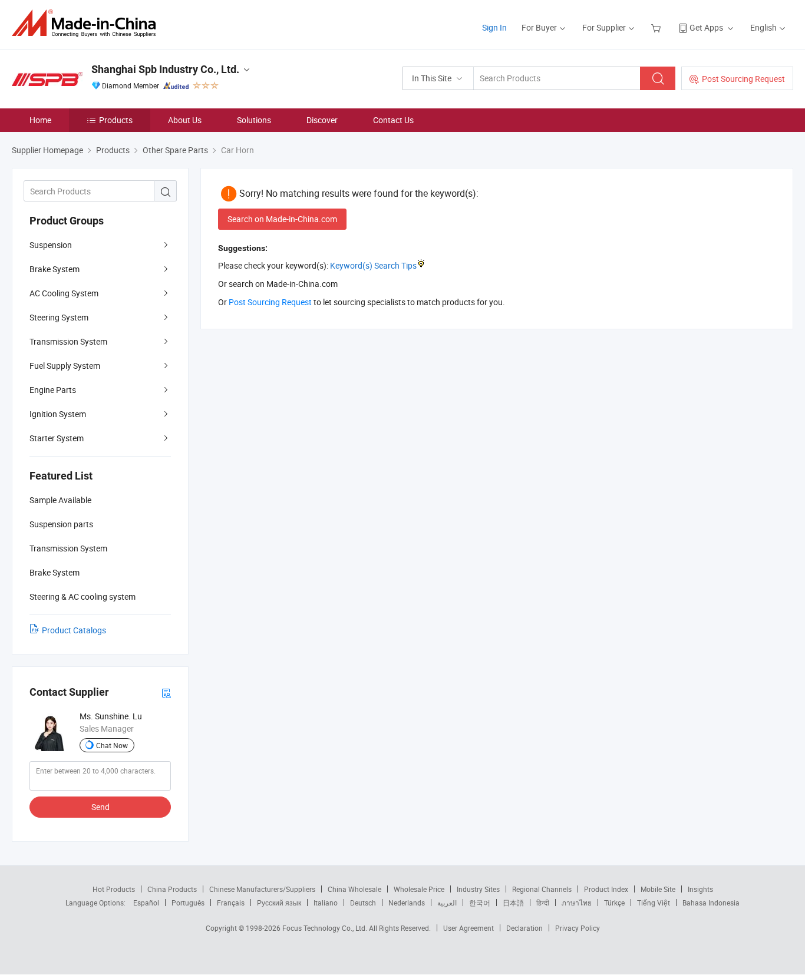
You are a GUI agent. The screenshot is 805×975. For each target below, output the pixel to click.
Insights (700, 889)
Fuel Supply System (64, 365)
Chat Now (112, 745)
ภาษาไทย (577, 902)
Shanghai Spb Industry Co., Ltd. (165, 69)
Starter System (56, 438)
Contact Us (393, 119)
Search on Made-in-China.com (282, 218)
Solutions (254, 119)
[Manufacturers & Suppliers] (87, 23)
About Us (185, 119)
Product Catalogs (74, 630)
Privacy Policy (577, 928)
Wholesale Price (419, 889)
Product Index (606, 889)
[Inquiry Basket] (657, 27)
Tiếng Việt (653, 902)
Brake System (54, 269)
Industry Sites (478, 889)
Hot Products (114, 889)
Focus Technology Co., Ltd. (325, 928)
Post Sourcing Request (743, 78)
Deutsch (363, 902)
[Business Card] (166, 692)
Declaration (524, 928)
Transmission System (68, 341)
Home (40, 119)
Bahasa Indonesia (711, 902)
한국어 (479, 902)
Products (116, 119)
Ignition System (57, 413)
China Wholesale (354, 889)
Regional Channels (542, 889)
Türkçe (614, 902)
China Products (172, 889)
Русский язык (279, 902)
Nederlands (406, 902)
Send (100, 806)
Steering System (58, 317)
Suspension (50, 244)
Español (146, 902)
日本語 (513, 902)
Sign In (494, 27)
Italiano (326, 902)
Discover (322, 119)
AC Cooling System (63, 293)
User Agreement (468, 928)
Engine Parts (52, 389)
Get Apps (706, 27)
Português (187, 902)
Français (231, 902)
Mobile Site (658, 889)
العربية (447, 902)
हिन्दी (542, 902)
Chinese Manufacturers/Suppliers (262, 889)
